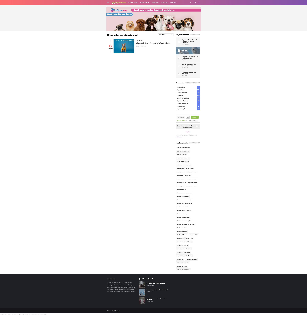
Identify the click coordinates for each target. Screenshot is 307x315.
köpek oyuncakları (182, 228)
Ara (188, 117)
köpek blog (188, 175)
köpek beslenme (191, 172)
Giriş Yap (188, 131)
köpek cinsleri (180, 179)
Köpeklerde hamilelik (182, 207)
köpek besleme (181, 172)
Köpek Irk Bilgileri (132, 2)
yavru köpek (180, 259)
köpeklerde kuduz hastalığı (184, 210)
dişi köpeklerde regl (182, 154)
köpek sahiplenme (182, 231)
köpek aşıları (180, 168)
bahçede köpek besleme (183, 147)
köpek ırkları (189, 238)
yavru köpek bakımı (191, 259)
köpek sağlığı (180, 238)
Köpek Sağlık (155, 2)
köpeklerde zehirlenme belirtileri (186, 224)
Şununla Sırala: (182, 120)
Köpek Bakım (164, 2)
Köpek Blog (173, 2)
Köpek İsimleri (140, 40)
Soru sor (194, 117)
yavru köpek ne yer (182, 266)
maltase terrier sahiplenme (184, 242)
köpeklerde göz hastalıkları (184, 203)
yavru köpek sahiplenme (183, 269)
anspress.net (179, 137)
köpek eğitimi (180, 186)
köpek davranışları (192, 179)
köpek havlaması (181, 189)
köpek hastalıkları (191, 186)
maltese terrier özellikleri (183, 252)
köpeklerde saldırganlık (183, 217)
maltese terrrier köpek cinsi (184, 255)
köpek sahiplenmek (182, 234)
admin (137, 46)
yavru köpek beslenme (183, 262)
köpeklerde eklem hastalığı (184, 200)
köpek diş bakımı (181, 182)
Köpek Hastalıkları (144, 2)
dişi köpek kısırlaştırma (183, 151)
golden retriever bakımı (183, 158)
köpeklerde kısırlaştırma (183, 214)
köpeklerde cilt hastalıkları (184, 193)
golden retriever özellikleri (184, 165)
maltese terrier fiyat (182, 245)
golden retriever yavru (183, 161)
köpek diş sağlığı (192, 182)
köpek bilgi (180, 175)
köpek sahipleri (194, 234)
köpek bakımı (190, 168)
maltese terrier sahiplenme (184, 248)
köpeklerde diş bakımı (183, 196)
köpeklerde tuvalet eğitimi (184, 221)
